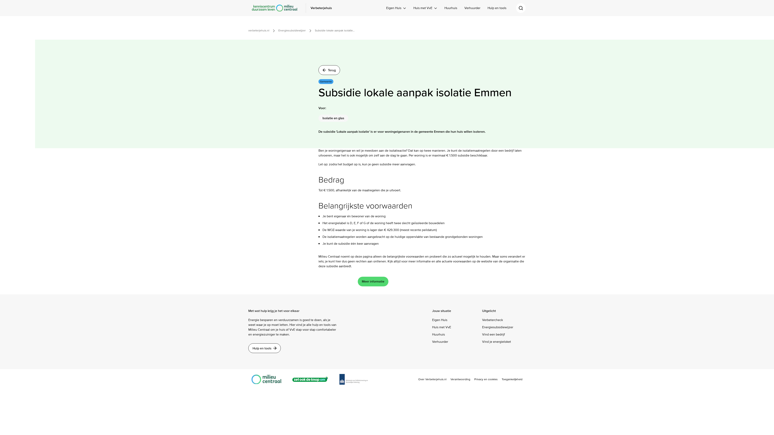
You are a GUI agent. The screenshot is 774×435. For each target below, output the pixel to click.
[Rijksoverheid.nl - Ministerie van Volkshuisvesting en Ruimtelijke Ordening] (355, 379)
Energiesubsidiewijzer (497, 327)
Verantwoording (460, 379)
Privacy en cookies (486, 379)
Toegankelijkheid (512, 379)
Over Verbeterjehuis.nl (432, 379)
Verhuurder (472, 8)
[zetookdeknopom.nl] (312, 379)
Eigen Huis (393, 8)
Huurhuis (450, 8)
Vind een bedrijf (493, 334)
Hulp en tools (497, 8)
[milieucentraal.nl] (268, 379)
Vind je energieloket (496, 342)
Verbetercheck (492, 320)
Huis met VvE (422, 8)
